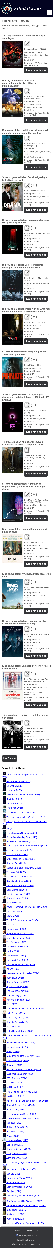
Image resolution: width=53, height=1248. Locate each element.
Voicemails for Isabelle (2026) (20, 1043)
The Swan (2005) (14, 1083)
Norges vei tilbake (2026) (18, 1149)
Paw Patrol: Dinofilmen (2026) (20, 842)
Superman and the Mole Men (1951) (23, 1056)
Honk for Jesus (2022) (17, 1022)
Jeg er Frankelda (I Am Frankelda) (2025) (26, 1205)
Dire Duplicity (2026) (16, 995)
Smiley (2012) (13, 1051)
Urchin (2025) (13, 1026)
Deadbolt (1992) (14, 1123)
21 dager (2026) (14, 790)
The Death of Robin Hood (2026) (22, 1092)
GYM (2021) (12, 924)
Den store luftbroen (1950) (19, 881)
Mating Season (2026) (17, 1047)
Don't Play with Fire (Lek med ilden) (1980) (26, 846)
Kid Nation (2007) (14, 1087)
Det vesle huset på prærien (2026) (22, 973)
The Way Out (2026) (16, 872)
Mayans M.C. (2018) (16, 929)
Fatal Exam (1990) (15, 1110)
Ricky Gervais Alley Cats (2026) (21, 837)
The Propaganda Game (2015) (21, 1114)
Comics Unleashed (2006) (19, 1187)
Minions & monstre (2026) (18, 1000)
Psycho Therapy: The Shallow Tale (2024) (26, 907)
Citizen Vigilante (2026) (17, 1017)
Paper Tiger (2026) (15, 1219)
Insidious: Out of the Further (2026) (23, 795)
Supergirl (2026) (14, 1065)
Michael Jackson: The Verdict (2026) (23, 1069)
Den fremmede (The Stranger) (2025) (24, 1201)
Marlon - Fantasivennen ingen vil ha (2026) (27, 1101)
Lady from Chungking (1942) (20, 885)
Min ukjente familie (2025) (18, 781)
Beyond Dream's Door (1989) (20, 1105)
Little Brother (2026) (15, 1013)
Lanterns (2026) (14, 803)
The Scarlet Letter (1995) (18, 991)
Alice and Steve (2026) (17, 1158)
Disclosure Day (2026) (17, 1140)
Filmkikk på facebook (28, 1235)
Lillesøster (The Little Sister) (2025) (23, 1196)
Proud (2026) (12, 1136)
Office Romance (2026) (17, 1060)
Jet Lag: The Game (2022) (19, 850)
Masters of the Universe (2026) (21, 1169)
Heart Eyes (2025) (15, 1131)
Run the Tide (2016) (16, 863)
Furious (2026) (13, 902)
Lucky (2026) (12, 916)
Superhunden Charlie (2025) (20, 933)
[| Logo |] (21, 14)
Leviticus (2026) (14, 911)
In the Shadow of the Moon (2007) (22, 1118)
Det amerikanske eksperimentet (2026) (25, 1008)
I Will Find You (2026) (16, 1078)
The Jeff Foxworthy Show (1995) (22, 920)
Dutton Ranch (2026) (16, 1210)
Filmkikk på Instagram (26, 1240)
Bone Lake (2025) (15, 978)
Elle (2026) (11, 1004)
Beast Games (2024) (16, 1182)
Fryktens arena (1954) (17, 986)
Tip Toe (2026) (13, 951)
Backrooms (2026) (15, 1214)
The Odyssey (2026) (16, 942)
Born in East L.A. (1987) (17, 982)
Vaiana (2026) (13, 969)
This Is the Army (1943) (17, 947)
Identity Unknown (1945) (18, 894)
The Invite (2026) (14, 808)
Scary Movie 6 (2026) (16, 1153)
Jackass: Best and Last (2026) (20, 964)
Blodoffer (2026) (14, 799)
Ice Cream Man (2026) (17, 854)
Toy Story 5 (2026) (15, 1096)
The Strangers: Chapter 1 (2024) (22, 833)
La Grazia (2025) (14, 786)
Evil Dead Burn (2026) (17, 960)
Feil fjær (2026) (13, 1191)
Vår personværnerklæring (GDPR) (26, 1244)
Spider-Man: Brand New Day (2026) (23, 868)
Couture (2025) (13, 1174)
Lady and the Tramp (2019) (19, 1178)
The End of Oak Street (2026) (20, 812)
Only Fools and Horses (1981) (20, 859)
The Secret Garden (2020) (19, 876)
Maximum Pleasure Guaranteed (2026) (25, 1223)
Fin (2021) (11, 828)
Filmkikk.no (19, 1230)
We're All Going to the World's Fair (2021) (26, 817)
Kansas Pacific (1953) (17, 890)
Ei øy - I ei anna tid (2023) (18, 938)
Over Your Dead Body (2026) (20, 1074)
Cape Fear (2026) (15, 1145)
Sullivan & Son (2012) (17, 1127)
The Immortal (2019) (16, 956)
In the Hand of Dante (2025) (19, 1031)
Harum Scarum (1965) (17, 898)
